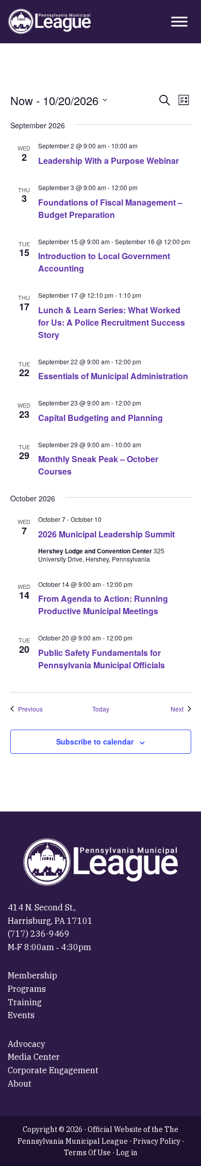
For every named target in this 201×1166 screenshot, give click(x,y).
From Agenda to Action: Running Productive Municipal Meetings (103, 605)
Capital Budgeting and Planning (100, 418)
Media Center (34, 1057)
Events (21, 1015)
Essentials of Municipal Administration (113, 376)
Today (100, 709)
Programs (27, 989)
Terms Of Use (87, 1152)
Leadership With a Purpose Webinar (108, 160)
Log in (127, 1152)
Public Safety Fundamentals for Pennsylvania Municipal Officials (101, 659)
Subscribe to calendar (94, 741)
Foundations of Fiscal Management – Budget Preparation (110, 208)
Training (25, 1002)
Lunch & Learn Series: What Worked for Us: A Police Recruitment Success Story (111, 322)
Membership (32, 975)
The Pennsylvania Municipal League (49, 21)
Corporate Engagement (53, 1070)
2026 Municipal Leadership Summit (106, 534)
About (19, 1083)
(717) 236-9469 (39, 933)
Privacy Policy (156, 1141)
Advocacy (26, 1044)
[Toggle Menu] (179, 21)
